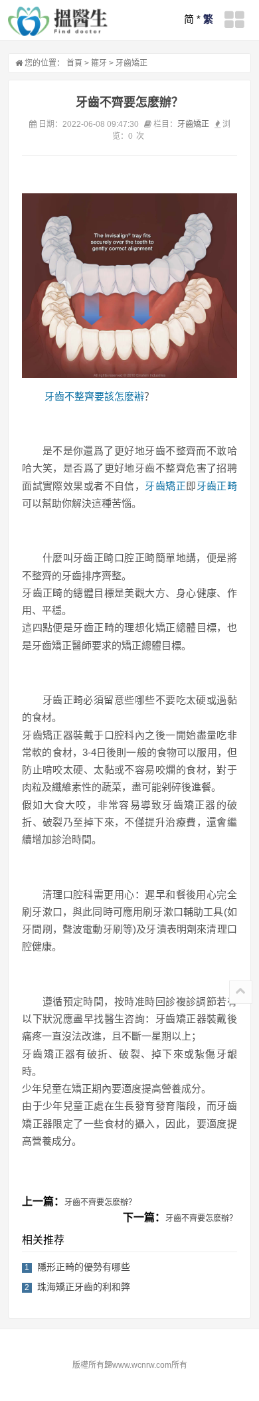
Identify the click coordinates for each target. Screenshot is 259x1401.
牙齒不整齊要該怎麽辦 (94, 396)
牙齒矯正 (131, 63)
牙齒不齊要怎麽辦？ (100, 1202)
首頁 (74, 63)
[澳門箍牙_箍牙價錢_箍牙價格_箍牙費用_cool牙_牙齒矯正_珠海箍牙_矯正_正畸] (58, 21)
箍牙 (99, 63)
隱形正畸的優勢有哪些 (83, 1266)
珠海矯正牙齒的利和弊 (83, 1286)
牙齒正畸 (217, 486)
